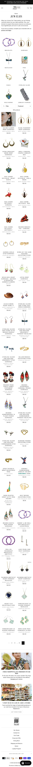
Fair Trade (16, 735)
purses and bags (6, 30)
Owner (16, 746)
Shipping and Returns (16, 743)
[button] (22, 473)
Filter (7, 106)
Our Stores (16, 730)
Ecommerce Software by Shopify (16, 765)
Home (16, 13)
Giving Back (16, 740)
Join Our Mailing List (16, 753)
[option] (16, 2)
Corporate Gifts (16, 738)
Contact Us (16, 732)
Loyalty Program (16, 748)
